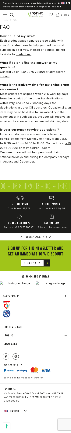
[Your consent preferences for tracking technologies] (6, 426)
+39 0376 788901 (32, 72)
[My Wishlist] (51, 15)
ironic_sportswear (37, 276)
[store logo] (36, 14)
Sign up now (32, 263)
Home (6, 20)
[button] (15, 411)
